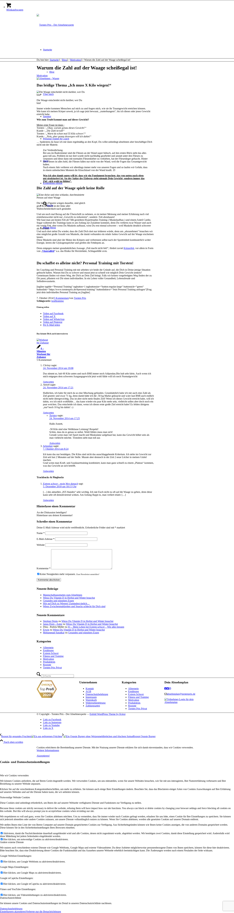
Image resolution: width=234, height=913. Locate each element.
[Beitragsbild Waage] (48, 78)
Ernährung (48, 650)
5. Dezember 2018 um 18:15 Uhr (59, 486)
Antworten (48, 381)
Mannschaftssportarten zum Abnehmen (62, 595)
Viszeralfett (48, 251)
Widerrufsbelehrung (96, 702)
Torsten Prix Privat (52, 667)
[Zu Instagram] (170, 688)
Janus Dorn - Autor (52, 624)
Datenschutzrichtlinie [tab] (10, 897)
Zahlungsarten (93, 705)
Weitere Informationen (48, 750)
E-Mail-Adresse (45, 539)
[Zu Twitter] (168, 688)
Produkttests (49, 661)
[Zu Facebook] (165, 688)
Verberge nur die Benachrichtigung (43, 911)
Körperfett (129, 248)
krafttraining (57, 301)
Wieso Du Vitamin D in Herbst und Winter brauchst (69, 597)
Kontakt (90, 688)
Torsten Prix (80, 298)
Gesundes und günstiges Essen (58, 600)
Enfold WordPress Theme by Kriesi (107, 714)
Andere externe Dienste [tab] (12, 842)
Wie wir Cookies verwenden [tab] (14, 775)
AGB (88, 691)
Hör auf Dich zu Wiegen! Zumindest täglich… (66, 603)
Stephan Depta (50, 621)
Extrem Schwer (51, 653)
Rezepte (47, 664)
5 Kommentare (61, 298)
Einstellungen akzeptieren (13, 911)
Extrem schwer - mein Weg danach (60, 483)
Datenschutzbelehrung (97, 694)
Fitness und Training (53, 656)
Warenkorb (91, 700)
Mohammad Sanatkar (53, 632)
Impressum (91, 697)
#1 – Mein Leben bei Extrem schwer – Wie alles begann (96, 627)
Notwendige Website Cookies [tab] (15, 797)
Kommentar (43, 568)
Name (41, 533)
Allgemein (48, 647)
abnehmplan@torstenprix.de (181, 694)
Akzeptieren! (43, 755)
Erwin (46, 629)
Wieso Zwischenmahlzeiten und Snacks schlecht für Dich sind (74, 606)
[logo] (55, 25)
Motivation (42, 75)
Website (41, 545)
